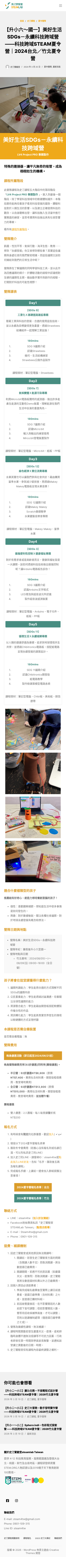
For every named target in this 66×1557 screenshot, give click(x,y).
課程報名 (27, 1538)
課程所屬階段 (19, 229)
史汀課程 (31, 1399)
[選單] (60, 5)
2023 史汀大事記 (42, 1538)
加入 (51, 1134)
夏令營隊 (48, 67)
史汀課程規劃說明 (11, 1538)
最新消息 (57, 67)
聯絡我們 (58, 1538)
